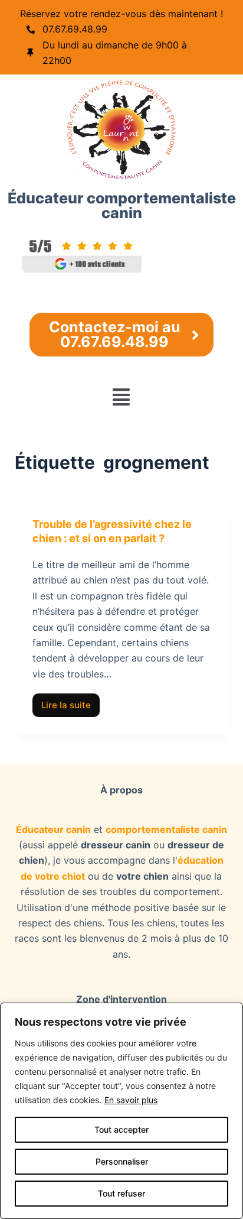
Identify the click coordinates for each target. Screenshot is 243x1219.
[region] (121, 1111)
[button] (121, 397)
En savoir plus (130, 1100)
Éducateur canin (53, 829)
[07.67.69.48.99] (31, 29)
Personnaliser (122, 1161)
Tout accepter (121, 1129)
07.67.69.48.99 (74, 29)
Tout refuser (121, 1193)
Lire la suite (70, 702)
